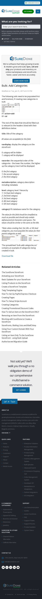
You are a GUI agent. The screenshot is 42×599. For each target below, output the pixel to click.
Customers (7, 453)
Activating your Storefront (13, 276)
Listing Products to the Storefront (16, 283)
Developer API (29, 483)
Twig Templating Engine (12, 290)
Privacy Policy (32, 594)
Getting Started (9, 41)
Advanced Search (30, 468)
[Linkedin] (14, 567)
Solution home (17, 39)
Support (6, 39)
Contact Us (9, 594)
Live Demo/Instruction (31, 507)
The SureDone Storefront (12, 272)
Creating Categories (10, 304)
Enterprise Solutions (31, 443)
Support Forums (29, 524)
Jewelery (6, 525)
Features (6, 447)
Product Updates (30, 527)
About (5, 460)
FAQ (25, 517)
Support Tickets (29, 521)
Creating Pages (8, 297)
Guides (26, 511)
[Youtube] (18, 567)
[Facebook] (7, 567)
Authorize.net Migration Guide (14, 341)
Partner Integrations (31, 492)
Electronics (6, 522)
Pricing (5, 450)
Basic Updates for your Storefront (16, 279)
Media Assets (7, 466)
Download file (7, 256)
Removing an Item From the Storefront (18, 315)
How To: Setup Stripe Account (14, 301)
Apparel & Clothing (9, 515)
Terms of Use (20, 594)
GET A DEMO (28, 11)
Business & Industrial (10, 519)
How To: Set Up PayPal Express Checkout (19, 294)
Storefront (29, 39)
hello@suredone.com (12, 562)
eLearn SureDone (30, 514)
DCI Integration (29, 496)
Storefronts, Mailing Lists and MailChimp (19, 325)
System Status (29, 530)
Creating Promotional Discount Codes (17, 308)
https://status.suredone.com (12, 33)
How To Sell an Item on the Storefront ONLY (20, 312)
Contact (5, 463)
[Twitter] (3, 567)
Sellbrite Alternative (9, 542)
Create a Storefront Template (14, 286)
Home (5, 443)
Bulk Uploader (29, 465)
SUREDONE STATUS (33, 3)
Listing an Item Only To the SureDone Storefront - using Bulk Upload (17, 336)
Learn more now (21, 81)
